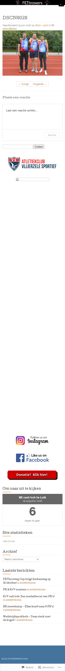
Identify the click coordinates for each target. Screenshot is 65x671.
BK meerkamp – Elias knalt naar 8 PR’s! (28, 607)
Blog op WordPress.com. (15, 659)
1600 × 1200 (41, 25)
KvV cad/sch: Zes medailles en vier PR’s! (29, 597)
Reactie (52, 135)
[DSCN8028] (32, 52)
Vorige (23, 84)
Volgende (39, 84)
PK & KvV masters (14, 590)
